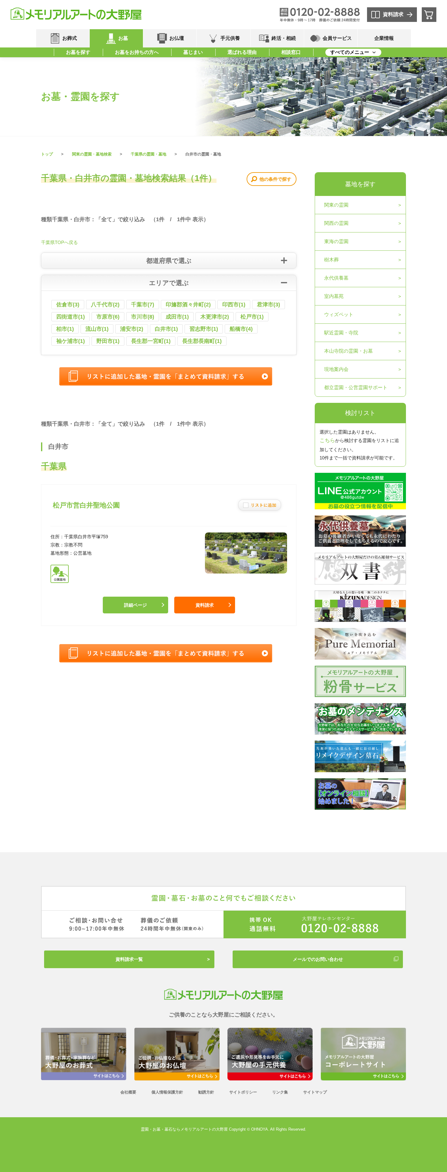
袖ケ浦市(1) (70, 341)
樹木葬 (331, 259)
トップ (47, 154)
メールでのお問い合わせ (318, 959)
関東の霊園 (336, 205)
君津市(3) (268, 304)
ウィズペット (338, 314)
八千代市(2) (105, 304)
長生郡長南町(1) (202, 341)
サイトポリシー (243, 1092)
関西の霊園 (336, 223)
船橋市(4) (241, 329)
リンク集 (280, 1092)
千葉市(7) (142, 304)
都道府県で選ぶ (169, 260)
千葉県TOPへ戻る (59, 242)
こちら (327, 440)
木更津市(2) (214, 316)
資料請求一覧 (129, 959)
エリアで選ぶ (169, 282)
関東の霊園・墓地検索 (92, 154)
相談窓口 (291, 52)
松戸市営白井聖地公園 (86, 505)
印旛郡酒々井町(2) (188, 304)
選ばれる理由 (242, 52)
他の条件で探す (275, 179)
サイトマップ (315, 1092)
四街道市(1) (70, 316)
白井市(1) (166, 329)
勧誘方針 (206, 1092)
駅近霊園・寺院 (341, 332)
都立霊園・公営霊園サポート (355, 387)
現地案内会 (336, 369)
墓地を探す (360, 184)
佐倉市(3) (67, 304)
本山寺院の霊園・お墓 (348, 351)
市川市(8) (142, 316)
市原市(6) (108, 316)
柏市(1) (65, 329)
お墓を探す (78, 52)
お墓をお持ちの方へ (137, 52)
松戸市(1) (252, 316)
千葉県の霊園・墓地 (148, 154)
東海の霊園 (336, 241)
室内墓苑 (334, 296)
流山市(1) (97, 329)
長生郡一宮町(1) (151, 341)
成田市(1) (177, 316)
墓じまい (193, 52)
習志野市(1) (203, 329)
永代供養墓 (336, 278)
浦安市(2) (131, 329)
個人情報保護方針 (167, 1092)
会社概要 (128, 1092)
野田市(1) (108, 341)
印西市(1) (233, 304)
